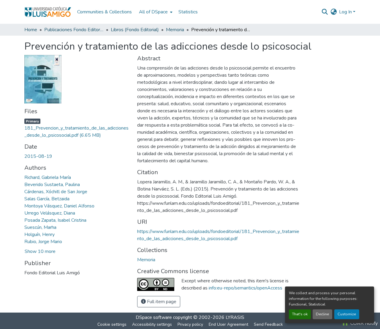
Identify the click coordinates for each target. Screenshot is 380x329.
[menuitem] (155, 12)
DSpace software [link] (154, 317)
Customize (347, 314)
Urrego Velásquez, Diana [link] (49, 213)
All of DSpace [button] (153, 12)
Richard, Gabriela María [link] (47, 177)
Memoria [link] (175, 29)
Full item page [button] (161, 301)
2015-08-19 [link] (38, 156)
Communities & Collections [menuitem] (104, 12)
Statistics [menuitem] (188, 12)
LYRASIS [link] (235, 317)
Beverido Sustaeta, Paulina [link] (52, 184)
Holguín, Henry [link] (39, 234)
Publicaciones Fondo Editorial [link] (74, 29)
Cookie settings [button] (111, 324)
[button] (47, 12)
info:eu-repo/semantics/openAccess (245, 288)
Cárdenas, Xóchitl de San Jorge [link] (55, 191)
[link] (77, 128)
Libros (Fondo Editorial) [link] (135, 29)
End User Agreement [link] (228, 324)
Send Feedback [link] (268, 324)
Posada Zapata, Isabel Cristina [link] (55, 220)
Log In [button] (346, 12)
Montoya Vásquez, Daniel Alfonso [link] (59, 206)
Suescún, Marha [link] (40, 227)
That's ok (300, 314)
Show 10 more (40, 251)
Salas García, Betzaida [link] (46, 199)
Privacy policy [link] (190, 324)
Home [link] (30, 29)
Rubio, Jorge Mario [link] (43, 241)
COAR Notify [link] (363, 323)
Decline (322, 314)
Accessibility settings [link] (152, 324)
